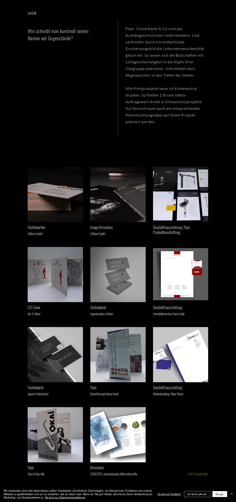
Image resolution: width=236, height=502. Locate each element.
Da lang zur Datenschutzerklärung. (65, 497)
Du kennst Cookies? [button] (169, 494)
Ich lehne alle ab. (197, 494)
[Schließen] (231, 494)
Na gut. (220, 494)
